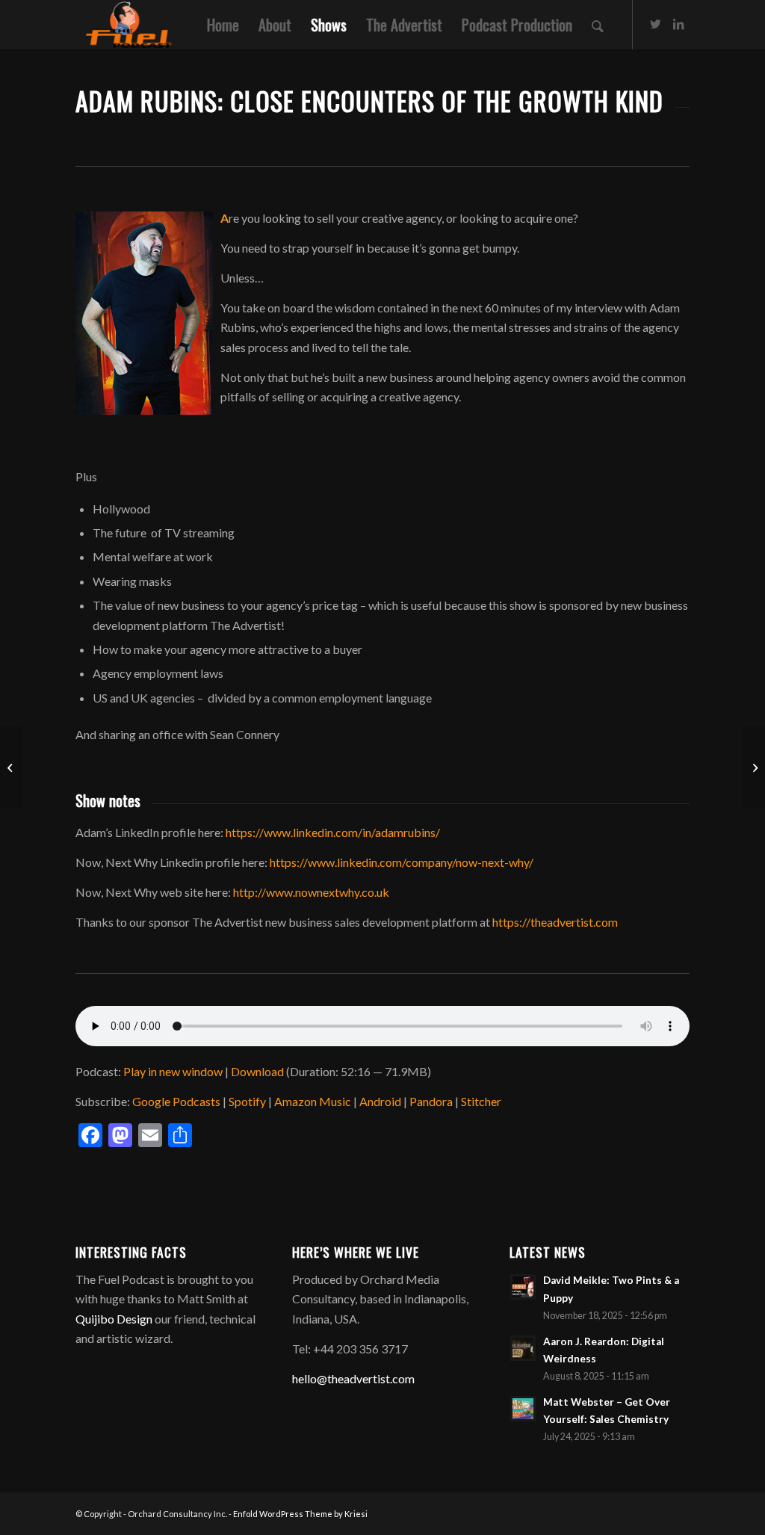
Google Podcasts (176, 1101)
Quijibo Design (113, 1319)
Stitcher (481, 1101)
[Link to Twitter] (656, 24)
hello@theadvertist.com (353, 1378)
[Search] (597, 24)
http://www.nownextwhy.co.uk (311, 892)
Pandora (431, 1101)
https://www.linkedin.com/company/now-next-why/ (401, 862)
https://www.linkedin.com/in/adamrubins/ (333, 832)
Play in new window (173, 1071)
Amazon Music (312, 1101)
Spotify (247, 1101)
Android (380, 1101)
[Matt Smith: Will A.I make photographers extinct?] (11, 767)
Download (257, 1071)
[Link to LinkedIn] (678, 24)
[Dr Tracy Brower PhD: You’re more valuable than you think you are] (753, 767)
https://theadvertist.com (555, 922)
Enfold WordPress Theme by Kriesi (300, 1514)
